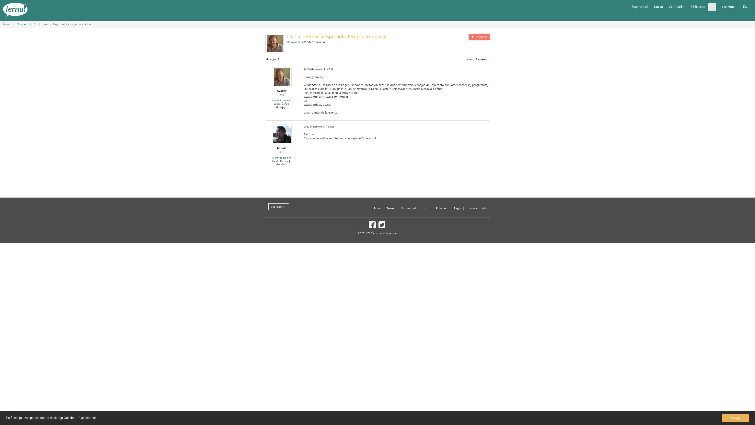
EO (745, 7)
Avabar (295, 42)
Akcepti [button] (735, 417)
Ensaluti (728, 7)
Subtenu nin (409, 208)
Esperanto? (640, 7)
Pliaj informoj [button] (86, 417)
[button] (712, 7)
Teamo (391, 208)
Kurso (658, 7)
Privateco (442, 208)
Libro (427, 208)
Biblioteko (698, 7)
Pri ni (377, 208)
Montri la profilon (281, 100)
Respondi (480, 37)
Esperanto (278, 207)
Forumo (8, 24)
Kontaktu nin (478, 208)
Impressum (391, 233)
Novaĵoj (22, 24)
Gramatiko (677, 7)
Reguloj (459, 208)
